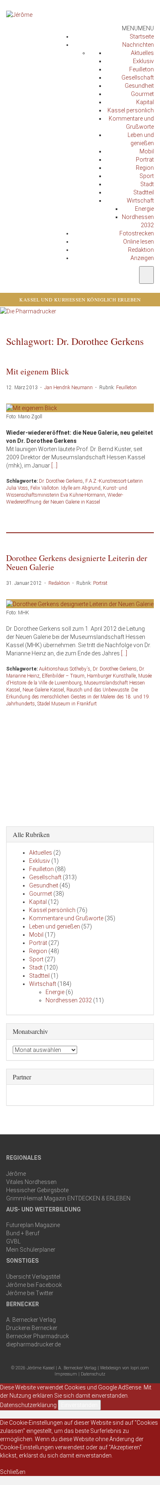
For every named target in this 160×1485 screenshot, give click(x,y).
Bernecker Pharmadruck (37, 1336)
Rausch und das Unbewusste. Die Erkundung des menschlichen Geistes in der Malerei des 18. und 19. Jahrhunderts (78, 697)
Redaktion (141, 249)
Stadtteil (143, 192)
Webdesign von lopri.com (124, 1368)
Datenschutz (93, 1374)
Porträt (145, 159)
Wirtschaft (140, 200)
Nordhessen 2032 (69, 1000)
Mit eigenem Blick (37, 371)
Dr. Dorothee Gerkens (61, 481)
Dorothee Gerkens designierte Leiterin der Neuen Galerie (76, 562)
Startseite (142, 36)
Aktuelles (142, 53)
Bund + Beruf (22, 1233)
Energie (144, 208)
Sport (146, 176)
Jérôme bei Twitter (29, 1293)
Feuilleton (141, 69)
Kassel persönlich (130, 110)
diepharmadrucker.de (33, 1344)
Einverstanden (79, 1405)
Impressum (66, 1374)
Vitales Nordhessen (31, 1182)
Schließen (12, 1472)
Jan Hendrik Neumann (68, 387)
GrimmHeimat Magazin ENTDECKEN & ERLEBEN (68, 1198)
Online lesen (138, 241)
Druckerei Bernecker (31, 1328)
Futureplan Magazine (33, 1225)
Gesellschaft (137, 77)
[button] (138, 28)
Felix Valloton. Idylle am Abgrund (65, 488)
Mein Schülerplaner (30, 1249)
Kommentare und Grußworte (66, 918)
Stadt (147, 184)
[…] (54, 465)
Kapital (145, 102)
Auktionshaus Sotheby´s (64, 669)
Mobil (146, 151)
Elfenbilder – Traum (63, 676)
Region (145, 167)
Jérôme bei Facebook (34, 1285)
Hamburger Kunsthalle (111, 676)
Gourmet (142, 94)
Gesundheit (139, 85)
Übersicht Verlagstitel (33, 1276)
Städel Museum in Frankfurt (67, 704)
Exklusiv (143, 61)
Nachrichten (138, 44)
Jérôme (16, 1173)
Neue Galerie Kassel (43, 690)
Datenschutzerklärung (28, 1405)
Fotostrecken (136, 233)
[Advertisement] (80, 765)
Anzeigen (142, 258)
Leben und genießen (54, 926)
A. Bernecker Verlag (31, 1319)
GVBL (13, 1241)
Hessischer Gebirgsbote (37, 1190)
